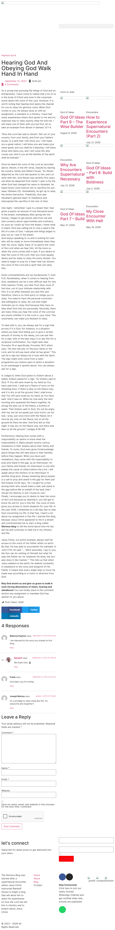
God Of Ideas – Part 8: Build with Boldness (99, 175)
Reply (12, 648)
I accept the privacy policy (74, 854)
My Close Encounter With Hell (96, 216)
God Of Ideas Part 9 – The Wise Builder (72, 122)
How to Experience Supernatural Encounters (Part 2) (98, 126)
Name (5, 768)
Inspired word (8, 55)
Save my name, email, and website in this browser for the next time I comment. (27, 805)
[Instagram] (69, 876)
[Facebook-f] (62, 876)
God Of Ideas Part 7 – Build (72, 216)
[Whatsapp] (62, 909)
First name (64, 836)
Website (5, 790)
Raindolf (18, 658)
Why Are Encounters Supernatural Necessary (72, 171)
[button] (86, 26)
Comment (7, 732)
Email (5, 779)
